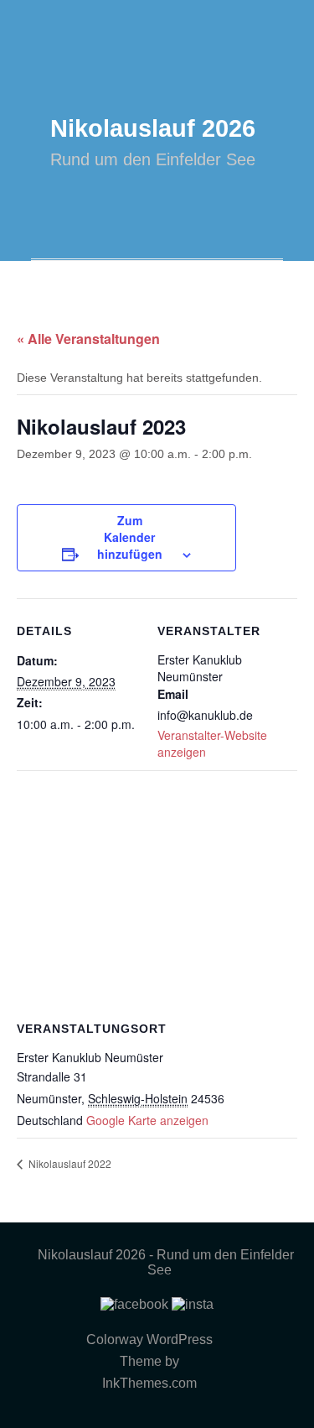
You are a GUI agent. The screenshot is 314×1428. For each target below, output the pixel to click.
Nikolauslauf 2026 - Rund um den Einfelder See (166, 1262)
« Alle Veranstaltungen (88, 338)
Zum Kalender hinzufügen (129, 537)
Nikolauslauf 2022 (68, 1163)
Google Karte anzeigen (147, 1120)
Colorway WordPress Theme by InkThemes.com (149, 1361)
